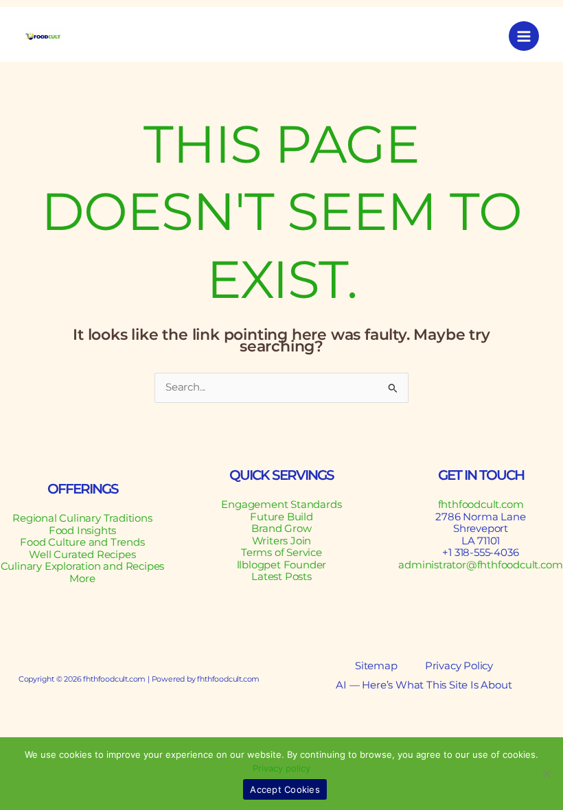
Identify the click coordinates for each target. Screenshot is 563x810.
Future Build (281, 517)
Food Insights (82, 530)
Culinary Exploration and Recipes (83, 566)
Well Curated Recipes (82, 554)
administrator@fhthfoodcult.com (480, 565)
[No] (546, 773)
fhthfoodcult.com (481, 504)
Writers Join (282, 541)
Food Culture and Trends (82, 542)
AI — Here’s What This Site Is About (424, 685)
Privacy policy (281, 768)
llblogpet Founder (282, 565)
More (82, 578)
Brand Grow (281, 528)
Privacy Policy (459, 666)
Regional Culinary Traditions (82, 518)
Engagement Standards (281, 504)
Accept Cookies (285, 789)
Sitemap (376, 666)
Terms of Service (281, 552)
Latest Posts (281, 576)
